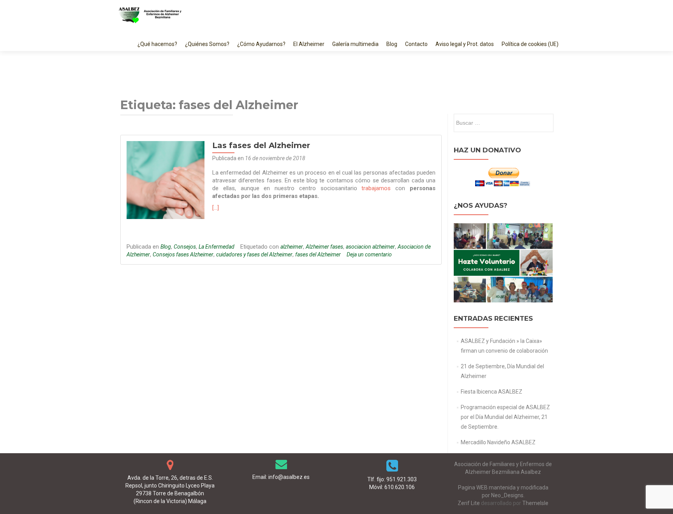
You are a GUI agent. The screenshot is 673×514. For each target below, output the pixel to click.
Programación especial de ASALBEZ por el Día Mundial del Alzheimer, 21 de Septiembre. (505, 417)
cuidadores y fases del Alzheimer (254, 254)
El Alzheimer (308, 44)
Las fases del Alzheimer (261, 145)
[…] (215, 207)
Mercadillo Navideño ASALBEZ (498, 442)
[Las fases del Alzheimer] (165, 180)
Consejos (185, 247)
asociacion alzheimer (370, 247)
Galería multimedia (355, 44)
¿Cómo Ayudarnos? (261, 44)
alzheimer (291, 247)
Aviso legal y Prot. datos (464, 44)
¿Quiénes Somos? (207, 44)
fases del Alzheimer (318, 254)
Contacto (416, 44)
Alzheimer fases (324, 247)
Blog (391, 44)
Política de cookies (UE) (530, 44)
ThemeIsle (535, 503)
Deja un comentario (369, 254)
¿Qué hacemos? (157, 44)
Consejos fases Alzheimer (183, 254)
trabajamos (376, 188)
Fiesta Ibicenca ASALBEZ (491, 392)
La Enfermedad (216, 247)
